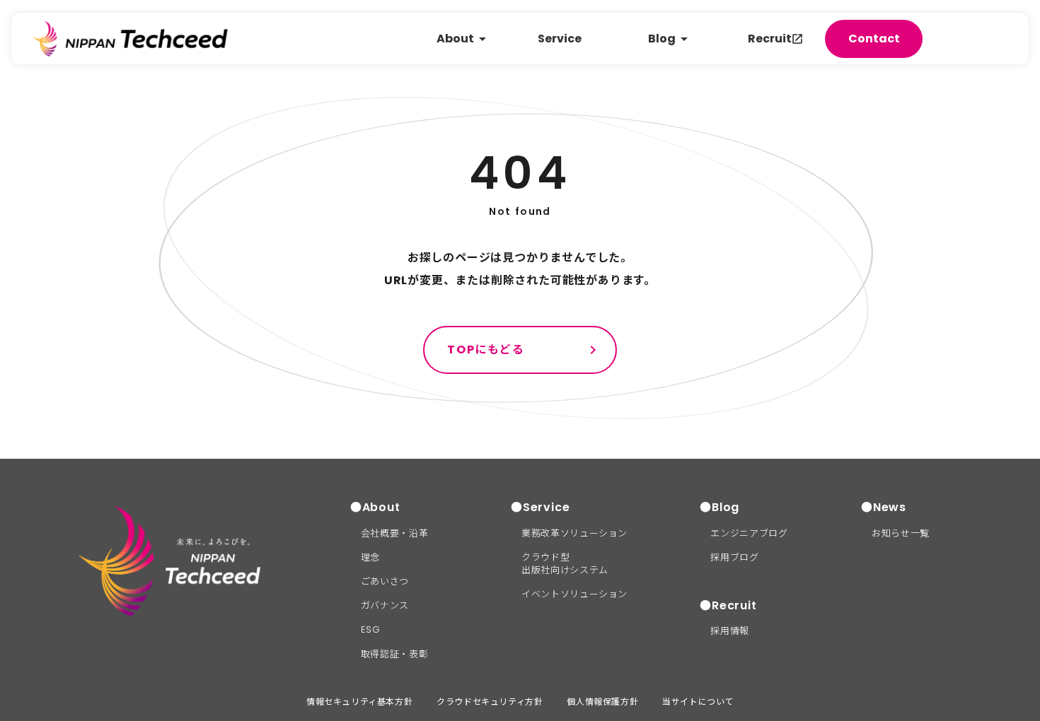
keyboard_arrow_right (592, 349)
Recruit (770, 39)
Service (560, 39)
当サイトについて (698, 702)
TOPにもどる (485, 349)
